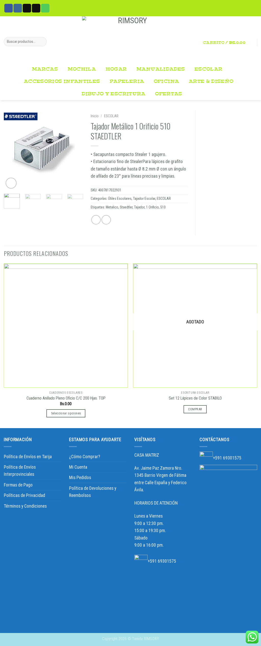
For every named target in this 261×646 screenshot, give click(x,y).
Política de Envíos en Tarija (28, 456)
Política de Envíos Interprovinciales (20, 471)
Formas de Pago (18, 484)
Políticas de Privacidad (24, 495)
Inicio (95, 116)
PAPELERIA (127, 81)
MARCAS (45, 69)
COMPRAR (195, 409)
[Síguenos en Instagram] (18, 8)
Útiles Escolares (120, 198)
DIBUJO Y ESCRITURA (113, 94)
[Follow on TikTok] (27, 8)
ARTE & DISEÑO (211, 81)
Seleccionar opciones (66, 413)
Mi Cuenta (78, 467)
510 (163, 207)
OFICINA (166, 81)
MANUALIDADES (160, 69)
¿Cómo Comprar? (84, 456)
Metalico (112, 207)
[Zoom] (11, 183)
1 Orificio (152, 207)
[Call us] (45, 8)
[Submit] (41, 41)
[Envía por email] (106, 220)
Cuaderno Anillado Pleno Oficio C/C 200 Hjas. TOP (66, 398)
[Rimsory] (130, 39)
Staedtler (126, 207)
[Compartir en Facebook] (96, 220)
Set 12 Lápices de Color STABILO (195, 398)
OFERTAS (168, 94)
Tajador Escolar (144, 198)
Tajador (139, 207)
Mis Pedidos (80, 477)
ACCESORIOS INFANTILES (62, 81)
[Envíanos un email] (36, 8)
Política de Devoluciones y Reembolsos (92, 492)
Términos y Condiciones (25, 506)
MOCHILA (82, 69)
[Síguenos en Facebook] (8, 8)
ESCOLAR (208, 69)
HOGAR (116, 69)
